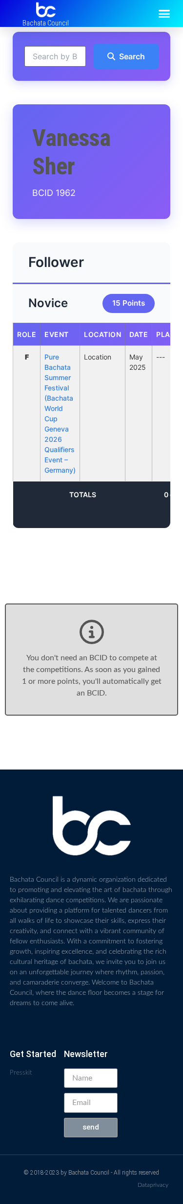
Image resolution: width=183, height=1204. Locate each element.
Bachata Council (45, 23)
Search (132, 56)
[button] (164, 13)
